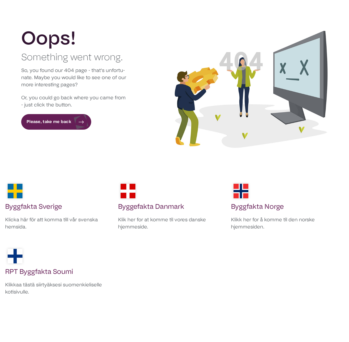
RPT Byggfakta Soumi (39, 272)
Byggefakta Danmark (151, 207)
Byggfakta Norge (257, 207)
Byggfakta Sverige (33, 207)
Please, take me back (49, 122)
